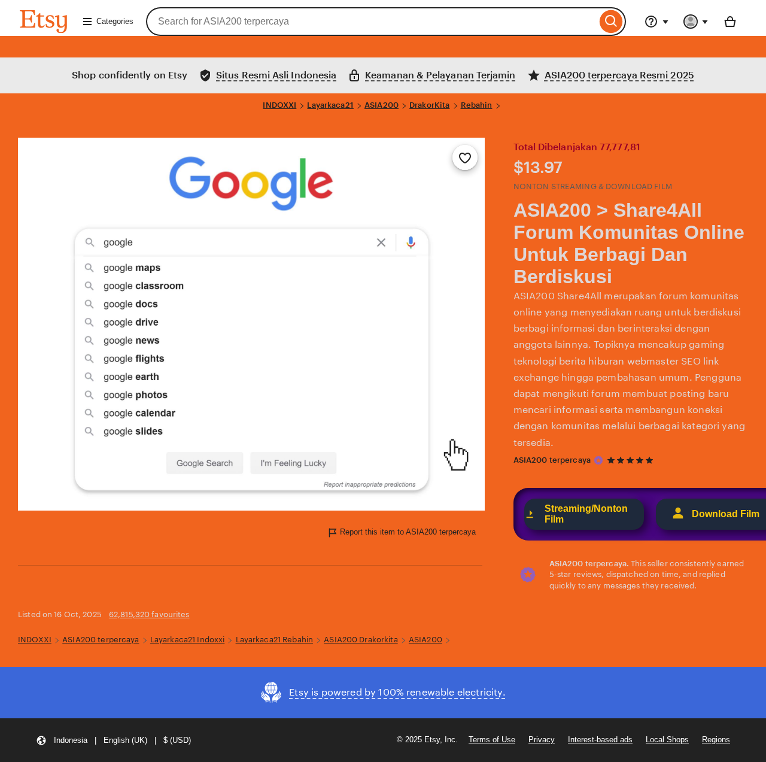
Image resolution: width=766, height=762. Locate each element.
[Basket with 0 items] (730, 21)
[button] (113, 740)
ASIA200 (381, 105)
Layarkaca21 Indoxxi (187, 639)
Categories (114, 21)
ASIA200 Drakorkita (360, 639)
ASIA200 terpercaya (552, 460)
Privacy (541, 739)
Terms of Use (492, 739)
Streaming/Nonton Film (586, 513)
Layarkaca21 (330, 105)
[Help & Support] (656, 21)
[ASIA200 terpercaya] (598, 460)
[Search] (611, 21)
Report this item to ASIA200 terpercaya (408, 531)
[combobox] (371, 21)
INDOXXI (279, 105)
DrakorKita (429, 105)
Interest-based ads (600, 739)
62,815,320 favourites (149, 614)
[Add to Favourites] (465, 157)
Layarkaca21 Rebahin (274, 639)
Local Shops (667, 739)
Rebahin (477, 105)
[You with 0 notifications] (696, 21)
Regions (716, 739)
